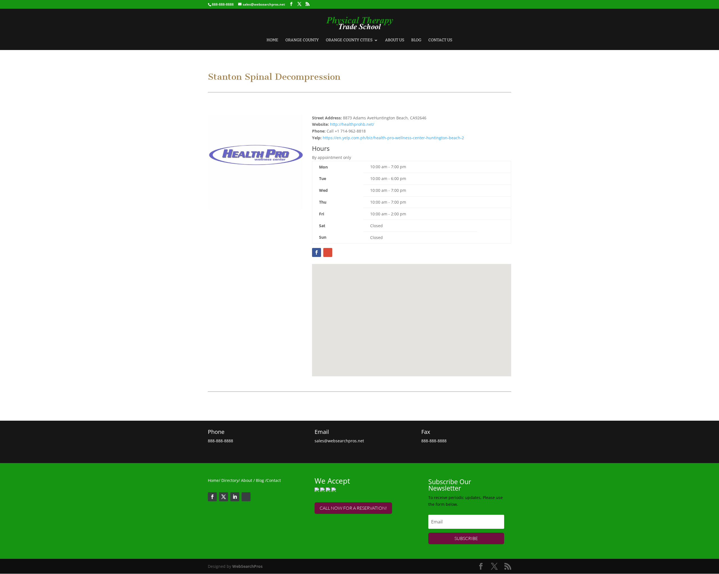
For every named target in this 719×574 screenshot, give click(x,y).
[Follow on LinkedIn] (234, 496)
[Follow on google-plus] (246, 496)
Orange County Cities (349, 40)
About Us (394, 40)
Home (272, 40)
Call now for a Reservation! (353, 508)
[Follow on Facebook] (212, 496)
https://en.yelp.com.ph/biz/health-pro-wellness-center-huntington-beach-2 (393, 137)
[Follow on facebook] (316, 252)
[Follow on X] (223, 496)
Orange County (302, 40)
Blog (416, 40)
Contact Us (440, 40)
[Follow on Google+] (327, 252)
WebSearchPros (247, 566)
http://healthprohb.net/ (352, 124)
